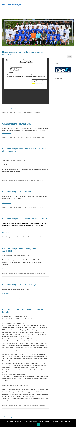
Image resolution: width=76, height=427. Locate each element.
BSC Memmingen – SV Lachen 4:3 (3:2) (20, 284)
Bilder (12, 11)
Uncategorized (30, 112)
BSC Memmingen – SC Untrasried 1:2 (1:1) (21, 192)
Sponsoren (58, 11)
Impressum (23, 15)
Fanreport (38, 11)
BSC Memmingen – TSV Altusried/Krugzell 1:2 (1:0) (25, 219)
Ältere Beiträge (7, 417)
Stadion (4, 15)
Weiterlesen (6, 133)
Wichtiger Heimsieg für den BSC (16, 124)
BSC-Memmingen (12, 4)
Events (13, 15)
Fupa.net (28, 11)
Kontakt (48, 11)
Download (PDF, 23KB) (9, 108)
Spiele (20, 11)
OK (38, 424)
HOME (4, 11)
